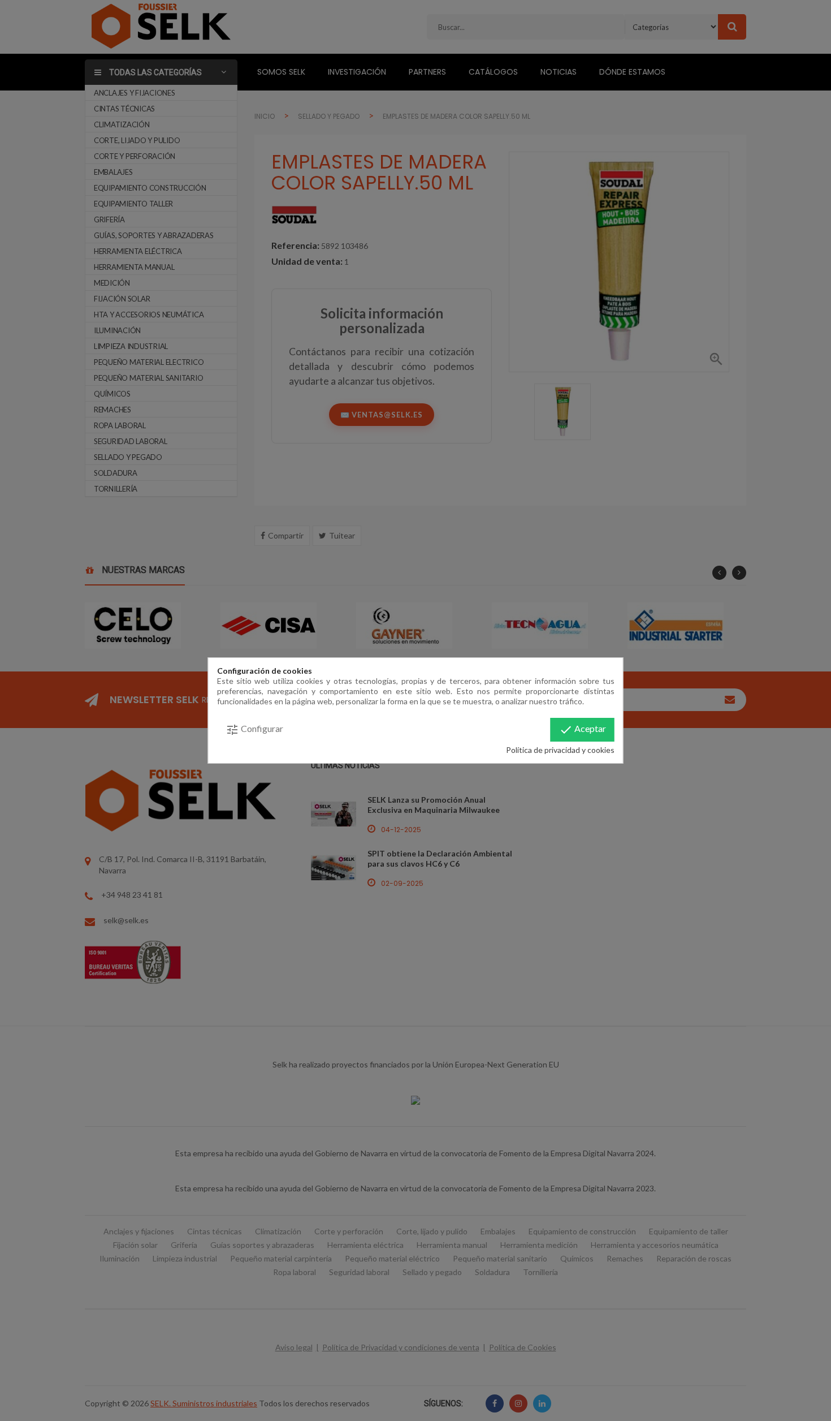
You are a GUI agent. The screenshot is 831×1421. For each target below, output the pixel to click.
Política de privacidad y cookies (560, 750)
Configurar (254, 730)
